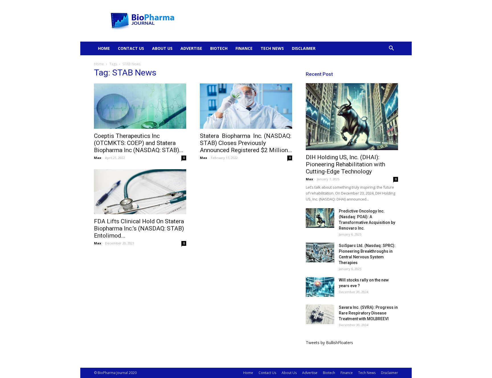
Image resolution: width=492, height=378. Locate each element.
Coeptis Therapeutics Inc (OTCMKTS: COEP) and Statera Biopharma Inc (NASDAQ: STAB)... (138, 143)
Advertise (191, 48)
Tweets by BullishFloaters (329, 342)
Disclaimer (303, 48)
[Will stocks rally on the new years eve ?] (320, 287)
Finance (244, 48)
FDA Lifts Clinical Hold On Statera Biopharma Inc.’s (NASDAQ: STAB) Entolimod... (139, 228)
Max (97, 158)
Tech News (272, 48)
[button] (391, 49)
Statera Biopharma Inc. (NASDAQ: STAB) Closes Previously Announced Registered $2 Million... (246, 143)
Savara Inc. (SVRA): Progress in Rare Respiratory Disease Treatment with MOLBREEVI (368, 313)
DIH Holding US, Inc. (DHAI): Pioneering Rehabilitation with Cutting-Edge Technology (345, 164)
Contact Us (131, 48)
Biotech (218, 48)
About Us (162, 48)
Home (104, 48)
